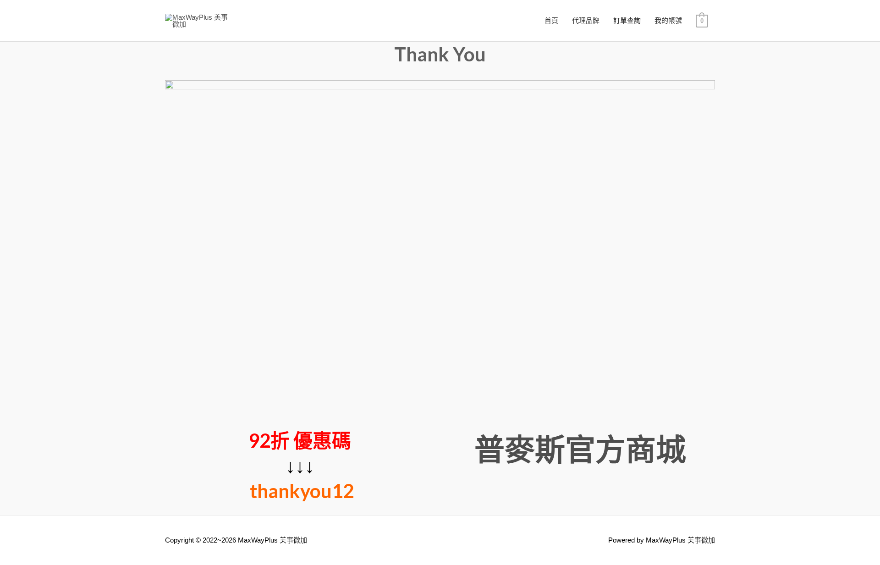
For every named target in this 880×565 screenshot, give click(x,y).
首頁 (551, 20)
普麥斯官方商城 (580, 449)
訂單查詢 (627, 20)
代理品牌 (586, 20)
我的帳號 (668, 20)
